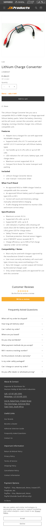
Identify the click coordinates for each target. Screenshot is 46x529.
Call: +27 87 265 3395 (13, 394)
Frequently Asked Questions (15, 433)
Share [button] (6, 106)
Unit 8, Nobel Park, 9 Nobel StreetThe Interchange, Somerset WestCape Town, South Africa (17, 404)
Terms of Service (10, 461)
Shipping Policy (10, 466)
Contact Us (8, 438)
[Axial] (20, 2)
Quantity (5, 82)
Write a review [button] (23, 299)
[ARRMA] (8, 2)
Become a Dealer (10, 424)
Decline (22, 524)
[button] (4, 7)
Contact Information (12, 475)
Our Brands (8, 419)
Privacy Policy (9, 456)
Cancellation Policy (11, 471)
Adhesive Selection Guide (14, 429)
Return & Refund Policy (13, 451)
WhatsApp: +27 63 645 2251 (15, 396)
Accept (22, 518)
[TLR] (40, 2)
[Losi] (30, 2)
